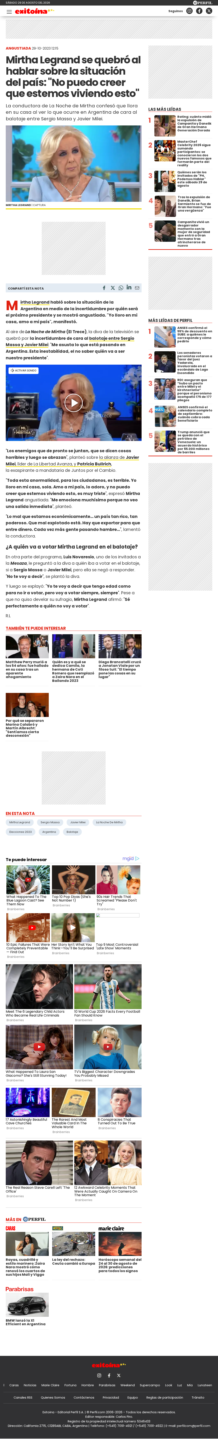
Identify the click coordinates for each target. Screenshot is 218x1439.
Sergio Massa (50, 822)
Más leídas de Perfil (170, 320)
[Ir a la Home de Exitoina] (34, 11)
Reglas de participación (164, 1397)
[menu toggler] (9, 11)
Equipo (133, 1397)
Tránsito (198, 1397)
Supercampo (150, 1385)
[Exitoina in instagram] (189, 11)
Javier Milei (78, 822)
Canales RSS (23, 1397)
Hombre (88, 1385)
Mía (190, 1385)
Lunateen (205, 1385)
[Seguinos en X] (209, 11)
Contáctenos (84, 1397)
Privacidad (111, 1397)
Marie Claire (50, 1385)
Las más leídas (164, 109)
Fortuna (70, 1385)
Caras (14, 1385)
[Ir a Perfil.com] (202, 3)
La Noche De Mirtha (109, 822)
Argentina (49, 832)
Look (168, 1385)
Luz (179, 1385)
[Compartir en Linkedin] (129, 288)
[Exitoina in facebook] (199, 11)
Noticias (30, 1385)
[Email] (137, 289)
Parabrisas (107, 1385)
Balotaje (72, 832)
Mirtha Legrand (35, 302)
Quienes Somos (53, 1397)
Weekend (127, 1385)
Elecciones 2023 (20, 832)
